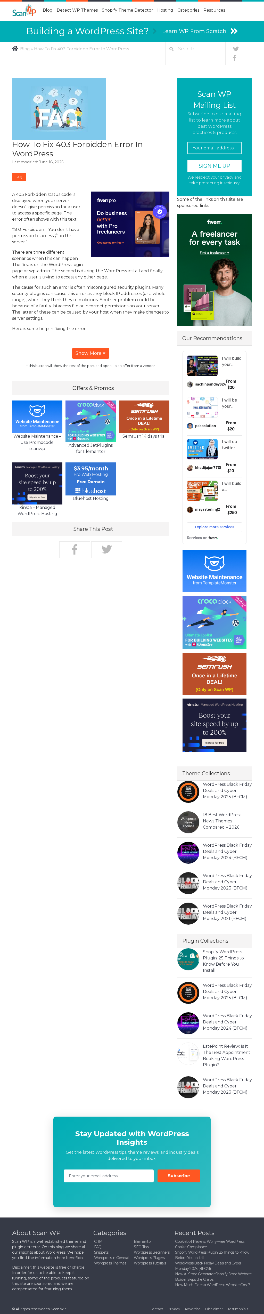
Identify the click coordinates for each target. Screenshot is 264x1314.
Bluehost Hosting (91, 498)
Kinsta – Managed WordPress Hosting (37, 510)
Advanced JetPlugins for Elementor (91, 448)
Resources (214, 10)
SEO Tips (141, 1247)
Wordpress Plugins (149, 1257)
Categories (188, 10)
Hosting (165, 10)
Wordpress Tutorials (150, 1263)
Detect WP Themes (77, 10)
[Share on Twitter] (106, 549)
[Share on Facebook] (74, 549)
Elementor (143, 1241)
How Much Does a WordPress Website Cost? (212, 1285)
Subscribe (179, 1175)
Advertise (193, 1309)
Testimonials (238, 1309)
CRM (98, 1241)
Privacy (174, 1309)
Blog (48, 10)
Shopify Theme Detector (127, 10)
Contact (156, 1309)
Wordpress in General (111, 1257)
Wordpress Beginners (151, 1252)
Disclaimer (214, 1309)
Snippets (101, 1252)
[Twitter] (236, 49)
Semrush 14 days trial (144, 436)
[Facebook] (234, 57)
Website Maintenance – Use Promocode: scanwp (37, 442)
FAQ (18, 177)
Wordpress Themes (110, 1263)
